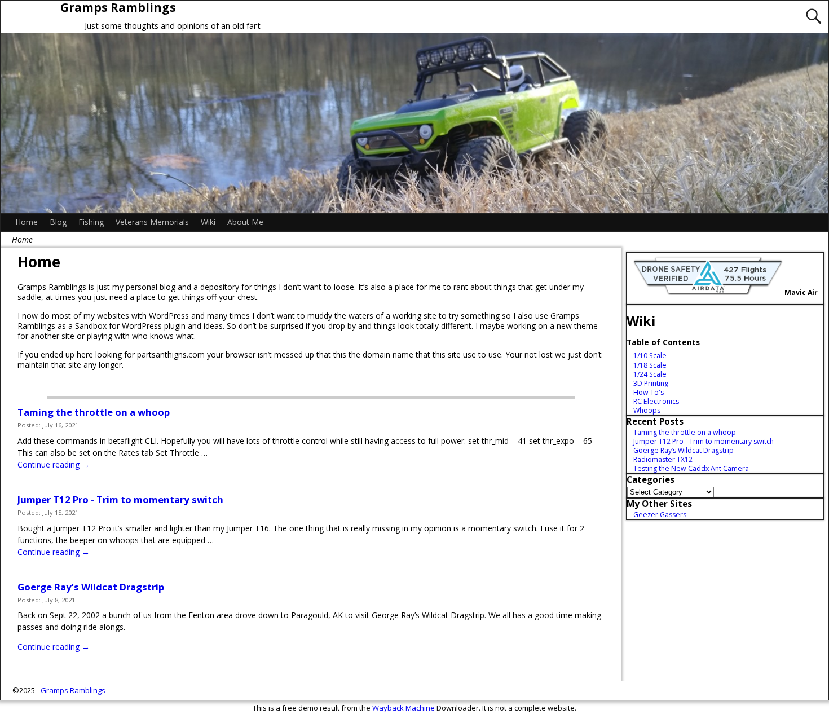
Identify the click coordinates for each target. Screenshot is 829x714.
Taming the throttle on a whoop (93, 412)
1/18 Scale (650, 365)
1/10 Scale (650, 355)
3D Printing (650, 383)
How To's (648, 392)
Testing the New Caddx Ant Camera (691, 468)
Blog (58, 222)
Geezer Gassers (659, 514)
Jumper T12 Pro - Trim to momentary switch (120, 499)
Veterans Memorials (152, 222)
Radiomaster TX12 (663, 459)
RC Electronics (656, 401)
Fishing (91, 222)
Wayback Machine (403, 708)
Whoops (646, 410)
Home (26, 222)
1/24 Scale (650, 374)
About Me (245, 222)
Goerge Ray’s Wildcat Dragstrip (90, 586)
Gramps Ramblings (73, 690)
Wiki (208, 222)
